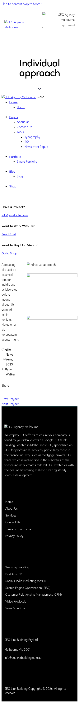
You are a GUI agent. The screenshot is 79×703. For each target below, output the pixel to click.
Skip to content (12, 4)
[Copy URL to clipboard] (14, 392)
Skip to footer (32, 4)
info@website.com (15, 215)
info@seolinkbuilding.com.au (22, 658)
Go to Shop (9, 253)
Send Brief (9, 234)
